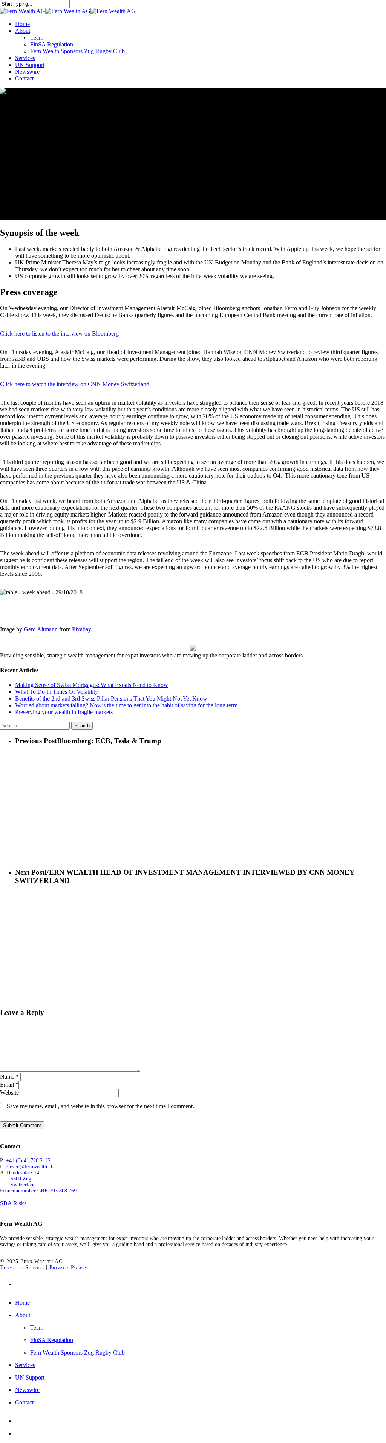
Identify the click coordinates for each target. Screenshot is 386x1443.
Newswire (27, 1390)
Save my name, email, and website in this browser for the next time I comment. (100, 1106)
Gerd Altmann (41, 629)
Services (25, 1365)
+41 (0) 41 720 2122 (28, 1160)
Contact (24, 1402)
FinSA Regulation (51, 1340)
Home (22, 1302)
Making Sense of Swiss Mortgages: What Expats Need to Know (91, 685)
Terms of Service (22, 1267)
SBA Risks (13, 1203)
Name (9, 1076)
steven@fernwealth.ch (30, 1166)
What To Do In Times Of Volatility (56, 691)
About (22, 1315)
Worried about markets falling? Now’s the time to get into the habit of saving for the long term (126, 705)
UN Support (29, 1377)
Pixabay (81, 629)
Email (9, 1084)
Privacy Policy (68, 1267)
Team (36, 1327)
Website (9, 1092)
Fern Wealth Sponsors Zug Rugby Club (77, 1352)
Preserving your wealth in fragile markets (64, 712)
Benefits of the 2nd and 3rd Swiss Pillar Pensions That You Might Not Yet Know (111, 698)
